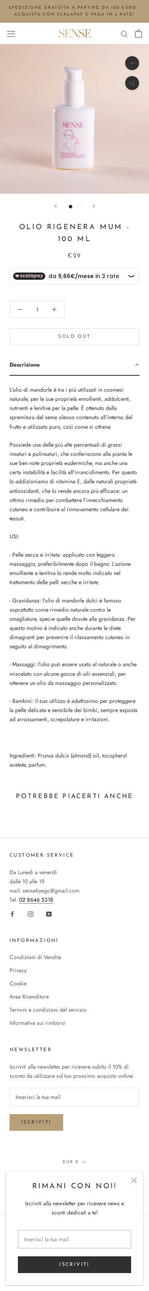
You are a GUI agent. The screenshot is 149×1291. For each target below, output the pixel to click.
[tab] (74, 365)
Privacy (18, 970)
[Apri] (11, 33)
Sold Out (74, 336)
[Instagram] (30, 913)
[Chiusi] (134, 1180)
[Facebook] (12, 913)
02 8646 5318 (36, 900)
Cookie (18, 983)
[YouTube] (49, 913)
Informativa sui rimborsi (38, 1023)
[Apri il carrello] (138, 33)
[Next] (94, 206)
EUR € (71, 1162)
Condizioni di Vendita (35, 957)
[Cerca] (124, 33)
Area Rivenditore (29, 997)
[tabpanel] (74, 574)
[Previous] (55, 206)
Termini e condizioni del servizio (48, 1010)
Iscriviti (74, 1264)
